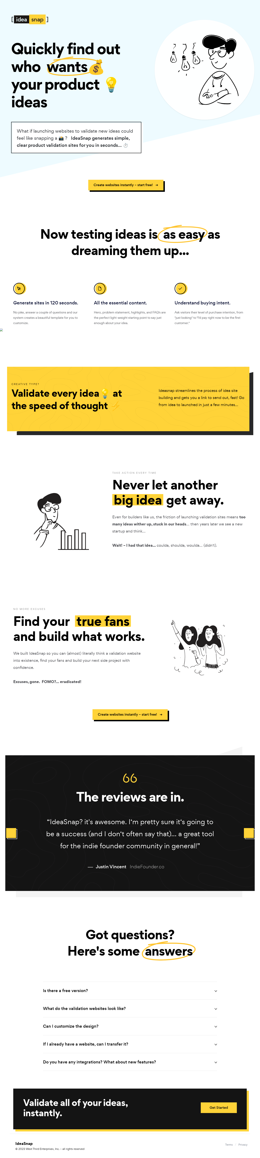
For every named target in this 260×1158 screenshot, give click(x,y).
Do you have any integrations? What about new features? (99, 1062)
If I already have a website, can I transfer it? (85, 1044)
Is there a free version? (65, 990)
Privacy (242, 1144)
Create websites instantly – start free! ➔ (126, 185)
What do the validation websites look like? (84, 1008)
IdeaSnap (49, 1146)
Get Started (219, 1107)
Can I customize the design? (71, 1026)
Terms (229, 1144)
